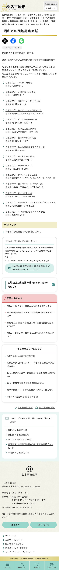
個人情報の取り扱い (14, 544)
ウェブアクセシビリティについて (19, 552)
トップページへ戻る (47, 407)
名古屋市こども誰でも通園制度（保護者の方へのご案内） (31, 374)
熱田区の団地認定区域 (18, 435)
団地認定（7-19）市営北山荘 (18, 193)
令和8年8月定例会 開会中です (21, 397)
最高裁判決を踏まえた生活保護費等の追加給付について (31, 314)
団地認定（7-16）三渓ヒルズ (18, 166)
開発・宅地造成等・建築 (17, 18)
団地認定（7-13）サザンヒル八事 (20, 138)
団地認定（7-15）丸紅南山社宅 (19, 156)
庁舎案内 (15, 525)
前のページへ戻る (25, 407)
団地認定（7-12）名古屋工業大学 (20, 129)
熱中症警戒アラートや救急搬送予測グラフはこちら (30, 390)
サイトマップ (10, 536)
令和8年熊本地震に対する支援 (21, 356)
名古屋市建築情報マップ (22, 232)
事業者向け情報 (34, 15)
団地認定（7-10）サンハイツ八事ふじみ (23, 110)
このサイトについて (14, 540)
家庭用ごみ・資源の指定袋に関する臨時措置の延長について (30, 324)
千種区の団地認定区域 (18, 453)
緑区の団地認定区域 (17, 430)
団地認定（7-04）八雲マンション (20, 92)
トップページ (19, 15)
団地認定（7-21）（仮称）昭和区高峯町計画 (25, 212)
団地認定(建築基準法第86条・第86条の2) (28, 284)
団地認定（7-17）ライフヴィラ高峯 (21, 175)
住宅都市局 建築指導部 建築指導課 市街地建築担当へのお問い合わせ (31, 268)
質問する (37, 567)
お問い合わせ (43, 525)
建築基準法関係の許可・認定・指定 (24, 21)
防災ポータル (50, 8)
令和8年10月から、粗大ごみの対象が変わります (29, 306)
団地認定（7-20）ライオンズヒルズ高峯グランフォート (30, 203)
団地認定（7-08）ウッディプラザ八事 (22, 101)
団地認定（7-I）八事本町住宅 (18, 83)
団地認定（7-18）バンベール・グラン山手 (24, 184)
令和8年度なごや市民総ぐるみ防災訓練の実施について (30, 334)
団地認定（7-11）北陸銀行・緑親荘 (21, 119)
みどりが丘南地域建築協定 (20, 440)
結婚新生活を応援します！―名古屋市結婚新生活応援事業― (30, 364)
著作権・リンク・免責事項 (16, 548)
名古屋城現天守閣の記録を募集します (24, 383)
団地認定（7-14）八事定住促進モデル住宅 (25, 147)
